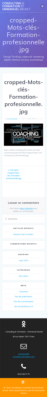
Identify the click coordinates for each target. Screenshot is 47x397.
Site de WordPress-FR (23, 306)
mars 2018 (23, 260)
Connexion (23, 291)
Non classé (23, 276)
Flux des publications (23, 296)
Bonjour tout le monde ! (23, 234)
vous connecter (26, 208)
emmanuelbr (12, 118)
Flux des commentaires (23, 301)
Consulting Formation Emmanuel (16, 6)
